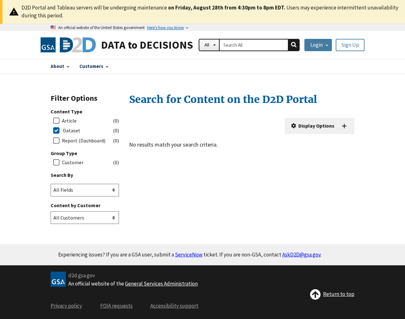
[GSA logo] (58, 278)
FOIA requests (116, 305)
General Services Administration (161, 283)
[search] (294, 45)
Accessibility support (174, 305)
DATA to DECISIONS (147, 45)
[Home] (68, 44)
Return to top (338, 294)
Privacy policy (66, 305)
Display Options (315, 126)
